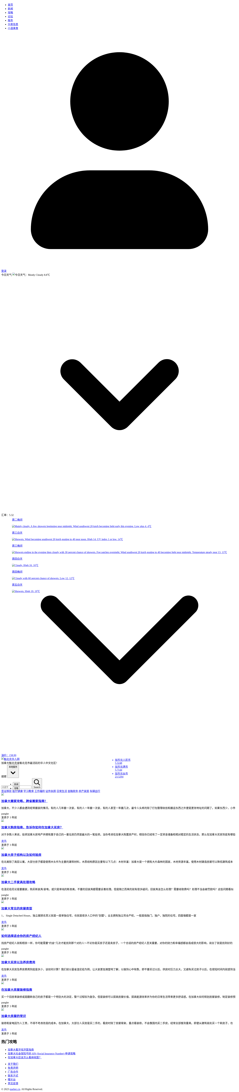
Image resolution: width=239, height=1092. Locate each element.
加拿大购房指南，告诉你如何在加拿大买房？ (32, 827)
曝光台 (12, 1079)
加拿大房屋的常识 (13, 1016)
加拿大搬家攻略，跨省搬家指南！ (24, 801)
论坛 (10, 16)
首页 (10, 4)
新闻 (10, 8)
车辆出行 (95, 791)
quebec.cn (15, 1089)
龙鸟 (4, 841)
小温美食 (13, 28)
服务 (10, 20)
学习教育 (28, 791)
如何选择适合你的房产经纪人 (21, 936)
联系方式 (13, 1075)
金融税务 (73, 791)
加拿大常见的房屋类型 (16, 908)
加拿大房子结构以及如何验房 (21, 855)
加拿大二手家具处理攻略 (18, 882)
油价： (8, 755)
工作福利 (39, 791)
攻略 (10, 12)
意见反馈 (13, 1083)
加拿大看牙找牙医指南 (21, 1049)
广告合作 (13, 1071)
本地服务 (13, 767)
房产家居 (84, 791)
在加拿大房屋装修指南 (16, 989)
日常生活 (62, 791)
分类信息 (13, 24)
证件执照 (51, 791)
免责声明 (13, 1067)
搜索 (4, 776)
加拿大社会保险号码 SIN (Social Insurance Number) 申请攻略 (41, 1053)
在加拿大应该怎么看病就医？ (25, 1057)
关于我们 (13, 1064)
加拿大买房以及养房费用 (18, 962)
